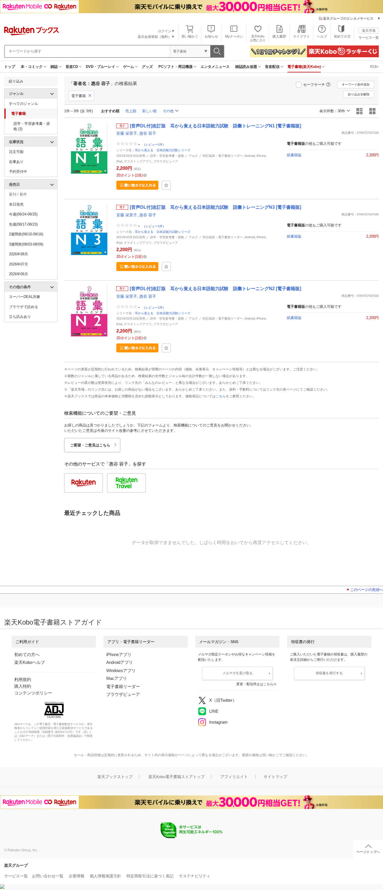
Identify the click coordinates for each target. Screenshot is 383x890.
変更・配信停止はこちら (254, 684)
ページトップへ (368, 852)
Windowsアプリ (121, 670)
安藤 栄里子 (126, 133)
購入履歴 (279, 36)
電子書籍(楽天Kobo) (304, 67)
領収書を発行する (329, 673)
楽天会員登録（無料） (154, 36)
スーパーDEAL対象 (24, 297)
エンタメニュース (215, 67)
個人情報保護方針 (105, 876)
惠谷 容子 (147, 133)
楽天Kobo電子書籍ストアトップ (176, 776)
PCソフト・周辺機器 (175, 67)
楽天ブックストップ (115, 776)
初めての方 (342, 36)
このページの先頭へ (366, 590)
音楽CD (72, 67)
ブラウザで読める (23, 307)
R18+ (374, 67)
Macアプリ (116, 678)
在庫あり (16, 162)
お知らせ (211, 36)
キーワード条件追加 (356, 84)
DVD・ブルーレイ (100, 67)
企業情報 (76, 876)
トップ (9, 67)
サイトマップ (275, 776)
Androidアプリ (119, 662)
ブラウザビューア (123, 694)
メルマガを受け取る (237, 673)
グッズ (147, 67)
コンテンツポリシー (33, 693)
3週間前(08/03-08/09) (26, 244)
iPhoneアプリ (118, 654)
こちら (221, 396)
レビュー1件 (154, 144)
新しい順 (149, 111)
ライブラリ (301, 36)
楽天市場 (368, 31)
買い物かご (189, 36)
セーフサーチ (314, 84)
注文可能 (16, 152)
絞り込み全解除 (359, 94)
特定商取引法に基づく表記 (150, 876)
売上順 (130, 111)
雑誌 (54, 67)
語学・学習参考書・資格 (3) (31, 126)
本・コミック (32, 67)
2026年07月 (18, 264)
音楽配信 (272, 67)
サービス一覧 (369, 38)
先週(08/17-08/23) (23, 224)
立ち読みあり (20, 317)
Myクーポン (234, 36)
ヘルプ (322, 36)
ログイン (164, 31)
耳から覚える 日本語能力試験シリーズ (162, 150)
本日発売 (16, 204)
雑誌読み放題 (246, 67)
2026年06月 (18, 274)
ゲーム (128, 67)
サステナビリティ (194, 876)
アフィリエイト (234, 776)
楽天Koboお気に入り (258, 38)
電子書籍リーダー (123, 686)
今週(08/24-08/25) (23, 214)
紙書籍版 (294, 155)
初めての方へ (27, 654)
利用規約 (22, 679)
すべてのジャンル (23, 104)
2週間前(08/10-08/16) (26, 234)
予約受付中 (18, 171)
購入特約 (22, 686)
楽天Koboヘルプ (29, 662)
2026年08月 (18, 254)
